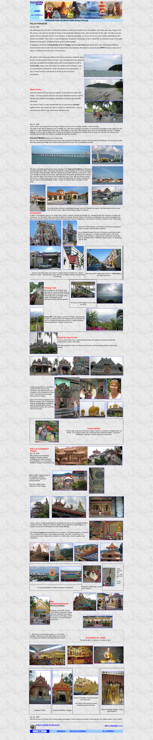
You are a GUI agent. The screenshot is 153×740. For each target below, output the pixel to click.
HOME (37, 11)
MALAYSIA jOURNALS (78, 731)
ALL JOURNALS (37, 15)
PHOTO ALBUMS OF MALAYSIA (48, 725)
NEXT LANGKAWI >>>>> (114, 726)
